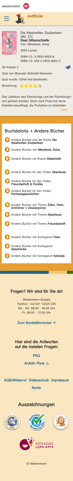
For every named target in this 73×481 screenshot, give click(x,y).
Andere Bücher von (35, 149)
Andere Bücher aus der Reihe (34, 140)
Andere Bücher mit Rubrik (36, 158)
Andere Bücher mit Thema (37, 205)
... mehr (63, 109)
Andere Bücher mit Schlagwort (35, 237)
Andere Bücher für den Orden (38, 172)
